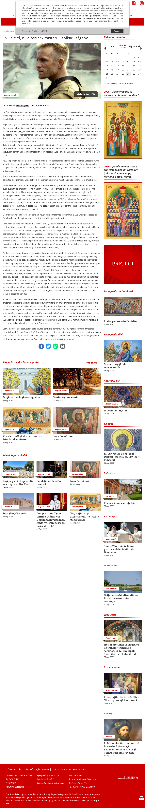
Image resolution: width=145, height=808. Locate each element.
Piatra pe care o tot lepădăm (120, 321)
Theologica (110, 614)
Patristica (109, 473)
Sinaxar (108, 423)
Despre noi (66, 769)
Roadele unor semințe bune (120, 503)
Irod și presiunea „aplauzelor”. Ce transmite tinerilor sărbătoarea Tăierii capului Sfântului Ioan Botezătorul (122, 649)
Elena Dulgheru (22, 105)
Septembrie (135, 46)
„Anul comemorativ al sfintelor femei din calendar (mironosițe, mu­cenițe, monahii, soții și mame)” (121, 171)
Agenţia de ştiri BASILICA (48, 775)
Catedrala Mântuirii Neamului (50, 783)
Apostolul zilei (112, 380)
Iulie (112, 46)
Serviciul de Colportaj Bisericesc (83, 779)
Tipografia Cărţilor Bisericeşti (82, 786)
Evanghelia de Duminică (118, 291)
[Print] (62, 346)
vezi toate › (92, 362)
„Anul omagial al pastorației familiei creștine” (121, 93)
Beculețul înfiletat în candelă (49, 483)
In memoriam (112, 667)
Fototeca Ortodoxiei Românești (19, 775)
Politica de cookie (14, 769)
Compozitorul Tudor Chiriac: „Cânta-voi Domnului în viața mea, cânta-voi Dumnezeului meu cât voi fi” (51, 520)
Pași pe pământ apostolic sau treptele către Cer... (18, 483)
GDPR (44, 31)
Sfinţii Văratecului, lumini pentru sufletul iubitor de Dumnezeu (120, 549)
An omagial (110, 516)
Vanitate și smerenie (65, 397)
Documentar (111, 565)
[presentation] (104, 46)
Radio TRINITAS (12, 779)
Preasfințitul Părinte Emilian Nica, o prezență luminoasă (121, 699)
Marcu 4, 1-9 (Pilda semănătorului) (115, 366)
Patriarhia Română (45, 779)
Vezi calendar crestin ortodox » (119, 83)
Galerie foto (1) (86, 94)
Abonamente (79, 769)
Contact (55, 769)
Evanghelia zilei (113, 334)
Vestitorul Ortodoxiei (15, 786)
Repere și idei (10, 95)
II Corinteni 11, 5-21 (115, 410)
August (123, 46)
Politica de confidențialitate (36, 769)
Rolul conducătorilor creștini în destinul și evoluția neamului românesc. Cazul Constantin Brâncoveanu (121, 748)
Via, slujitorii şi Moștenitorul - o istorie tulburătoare (22, 438)
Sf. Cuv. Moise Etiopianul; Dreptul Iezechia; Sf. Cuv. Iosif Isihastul (122, 457)
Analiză (108, 713)
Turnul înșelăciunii (14, 513)
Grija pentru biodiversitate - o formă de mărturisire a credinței (122, 598)
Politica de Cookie (30, 31)
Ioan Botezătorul (63, 436)
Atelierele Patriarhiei (78, 783)
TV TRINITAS (11, 783)
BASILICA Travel (75, 775)
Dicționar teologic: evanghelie (21, 397)
